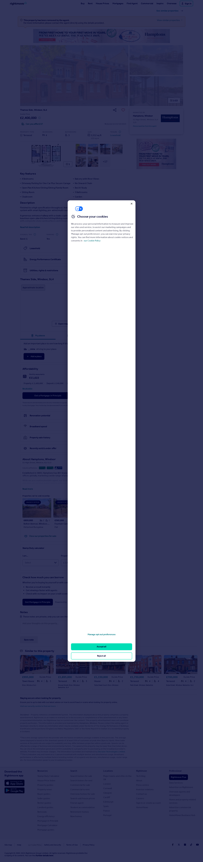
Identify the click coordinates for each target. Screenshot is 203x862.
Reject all (101, 655)
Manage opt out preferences (102, 634)
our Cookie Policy (92, 240)
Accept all (101, 646)
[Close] (131, 204)
